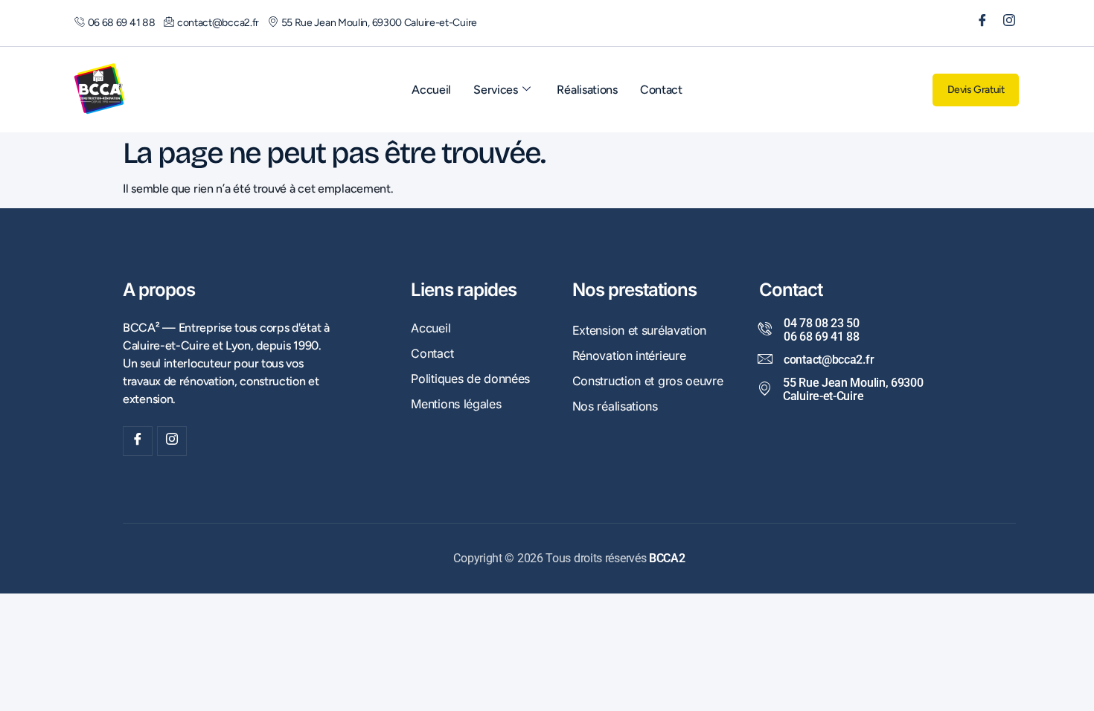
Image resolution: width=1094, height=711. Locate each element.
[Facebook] (977, 23)
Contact (661, 90)
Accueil (431, 90)
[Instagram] (1004, 23)
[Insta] (172, 441)
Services (495, 90)
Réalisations (587, 90)
